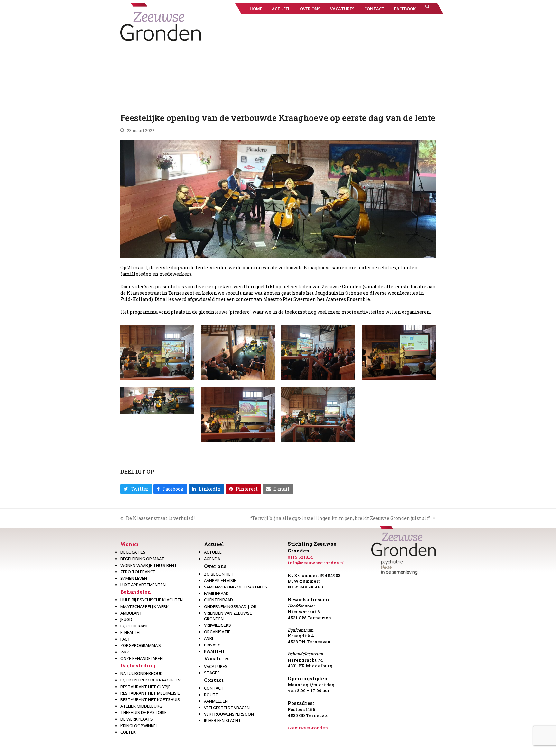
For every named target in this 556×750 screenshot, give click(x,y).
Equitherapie (134, 626)
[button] (427, 8)
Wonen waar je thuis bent (148, 565)
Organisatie (217, 631)
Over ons (215, 566)
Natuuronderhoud (141, 673)
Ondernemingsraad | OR (230, 606)
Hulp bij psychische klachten (151, 600)
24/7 (124, 652)
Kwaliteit (214, 651)
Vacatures (217, 658)
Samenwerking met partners (235, 587)
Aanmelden (216, 701)
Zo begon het (219, 574)
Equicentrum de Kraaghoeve (151, 680)
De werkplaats (136, 719)
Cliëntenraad (218, 600)
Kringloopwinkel (139, 725)
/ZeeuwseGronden (308, 728)
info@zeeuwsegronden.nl (316, 563)
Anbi (208, 638)
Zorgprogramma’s (140, 645)
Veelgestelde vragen (227, 707)
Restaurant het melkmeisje (150, 693)
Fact (125, 639)
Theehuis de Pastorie (143, 712)
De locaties (132, 552)
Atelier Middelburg (141, 706)
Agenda (212, 558)
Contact (214, 680)
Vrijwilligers (217, 625)
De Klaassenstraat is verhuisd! (157, 518)
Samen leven (133, 578)
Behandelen (135, 591)
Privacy (212, 645)
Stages (212, 673)
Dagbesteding (137, 665)
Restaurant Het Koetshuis (150, 699)
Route (211, 695)
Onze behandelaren (141, 658)
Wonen (129, 544)
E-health (130, 632)
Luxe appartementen (143, 585)
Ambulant (131, 613)
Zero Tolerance (137, 572)
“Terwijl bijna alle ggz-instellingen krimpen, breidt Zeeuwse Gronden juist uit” (340, 518)
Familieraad (216, 593)
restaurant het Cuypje (145, 687)
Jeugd (126, 619)
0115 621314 (300, 557)
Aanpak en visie (220, 580)
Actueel (214, 544)
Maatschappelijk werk (144, 606)
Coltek (128, 732)
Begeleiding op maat (142, 558)
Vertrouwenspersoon (229, 714)
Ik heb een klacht (222, 720)
